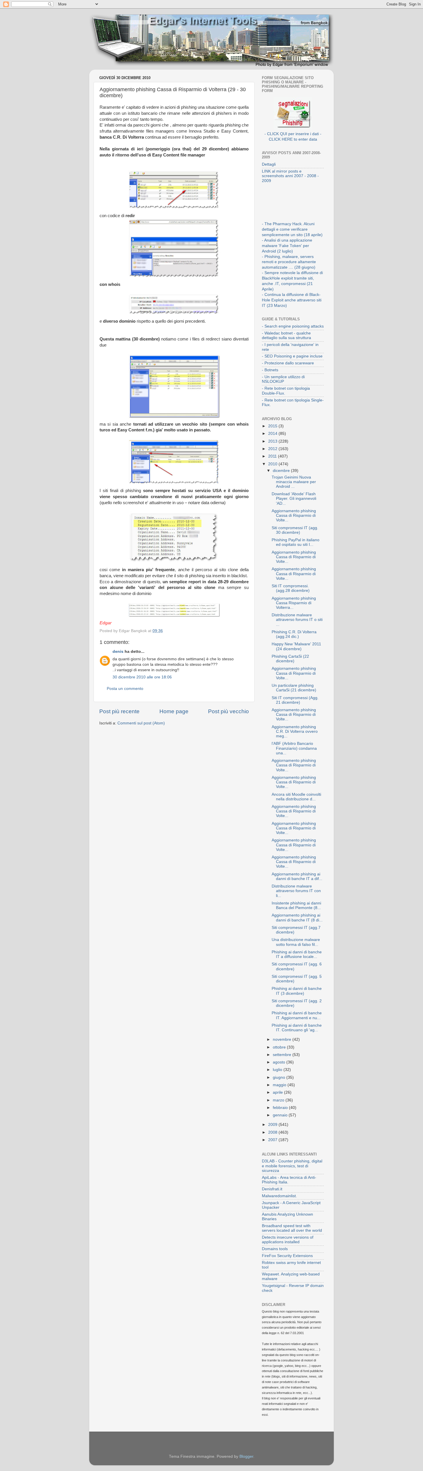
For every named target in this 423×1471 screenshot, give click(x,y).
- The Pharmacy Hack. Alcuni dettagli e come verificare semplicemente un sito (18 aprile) (292, 229)
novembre (282, 1039)
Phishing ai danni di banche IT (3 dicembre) (297, 990)
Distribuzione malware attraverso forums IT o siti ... (297, 619)
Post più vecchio (228, 711)
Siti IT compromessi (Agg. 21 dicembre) (295, 700)
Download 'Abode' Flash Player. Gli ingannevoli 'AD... (294, 498)
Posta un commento (125, 688)
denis (118, 651)
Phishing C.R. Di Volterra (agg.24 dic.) (294, 634)
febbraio (281, 1107)
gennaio (281, 1115)
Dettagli (269, 164)
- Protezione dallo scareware (288, 363)
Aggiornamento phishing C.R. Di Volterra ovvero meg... (295, 731)
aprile (278, 1092)
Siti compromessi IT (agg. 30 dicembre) (295, 530)
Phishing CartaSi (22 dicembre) (290, 658)
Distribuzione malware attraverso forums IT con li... (296, 891)
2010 (273, 464)
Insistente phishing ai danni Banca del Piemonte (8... (296, 905)
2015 (273, 426)
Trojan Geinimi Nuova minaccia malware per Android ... (294, 482)
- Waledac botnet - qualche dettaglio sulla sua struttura (286, 335)
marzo (279, 1100)
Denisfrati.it (272, 1189)
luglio (278, 1070)
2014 (273, 433)
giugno (279, 1077)
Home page (173, 711)
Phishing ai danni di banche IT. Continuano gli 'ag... (297, 1027)
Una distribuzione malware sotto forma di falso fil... (296, 942)
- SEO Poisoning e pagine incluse (292, 356)
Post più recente (119, 711)
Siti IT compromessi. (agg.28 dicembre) (291, 588)
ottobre (280, 1047)
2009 (273, 1124)
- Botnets (270, 370)
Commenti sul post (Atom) (141, 723)
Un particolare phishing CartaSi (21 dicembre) (294, 687)
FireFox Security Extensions (287, 1256)
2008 (273, 1132)
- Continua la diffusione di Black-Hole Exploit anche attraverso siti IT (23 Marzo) (291, 300)
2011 (273, 456)
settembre (282, 1055)
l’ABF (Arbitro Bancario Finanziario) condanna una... (294, 748)
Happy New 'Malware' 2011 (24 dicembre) (296, 646)
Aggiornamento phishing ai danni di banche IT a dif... (297, 876)
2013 (273, 441)
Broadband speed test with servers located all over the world (292, 1228)
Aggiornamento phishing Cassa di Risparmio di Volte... (294, 515)
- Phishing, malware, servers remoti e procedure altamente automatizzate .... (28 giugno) (289, 262)
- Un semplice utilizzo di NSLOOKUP (283, 379)
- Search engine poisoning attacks (293, 326)
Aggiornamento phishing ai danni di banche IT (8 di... (297, 917)
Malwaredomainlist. (279, 1196)
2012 (273, 449)
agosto (279, 1062)
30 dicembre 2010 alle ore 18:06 (142, 677)
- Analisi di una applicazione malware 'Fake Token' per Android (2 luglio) (287, 245)
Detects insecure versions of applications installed (287, 1239)
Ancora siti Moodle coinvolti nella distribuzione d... (296, 796)
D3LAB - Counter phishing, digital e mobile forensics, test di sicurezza (292, 1165)
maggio (280, 1085)
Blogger (246, 1456)
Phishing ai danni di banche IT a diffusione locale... (297, 954)
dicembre (282, 470)
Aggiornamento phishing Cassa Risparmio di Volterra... (294, 603)
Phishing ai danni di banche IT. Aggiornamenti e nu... (297, 1015)
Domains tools (275, 1249)
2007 (273, 1140)
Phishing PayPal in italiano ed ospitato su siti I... (295, 542)
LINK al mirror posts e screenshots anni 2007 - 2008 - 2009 (290, 176)
